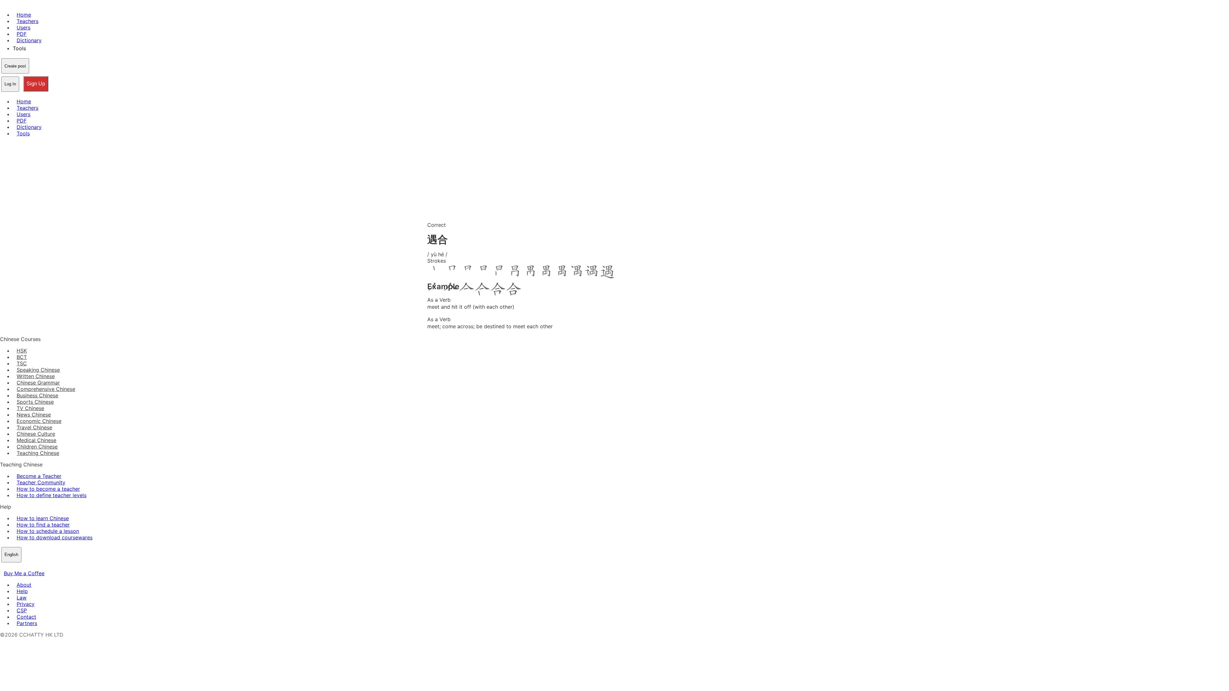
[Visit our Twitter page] (11, 567)
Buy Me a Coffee (24, 573)
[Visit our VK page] (19, 567)
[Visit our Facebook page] (3, 567)
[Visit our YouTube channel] (26, 567)
